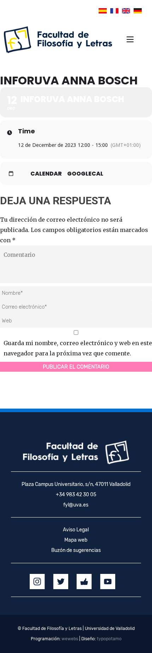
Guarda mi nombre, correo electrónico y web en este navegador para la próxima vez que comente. (78, 348)
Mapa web (75, 540)
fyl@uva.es (75, 505)
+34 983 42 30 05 (76, 495)
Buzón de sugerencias (76, 550)
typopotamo (109, 638)
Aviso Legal (76, 530)
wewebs (70, 638)
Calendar (46, 174)
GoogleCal (85, 174)
